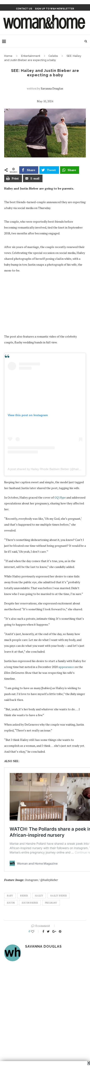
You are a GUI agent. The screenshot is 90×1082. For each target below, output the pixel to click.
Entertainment (30, 55)
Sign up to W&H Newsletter (54, 8)
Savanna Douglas (52, 88)
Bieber (24, 895)
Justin (11, 902)
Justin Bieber (30, 902)
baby (10, 895)
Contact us (24, 8)
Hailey (39, 895)
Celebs (53, 55)
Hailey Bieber (58, 895)
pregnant (51, 902)
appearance (66, 667)
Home (8, 55)
